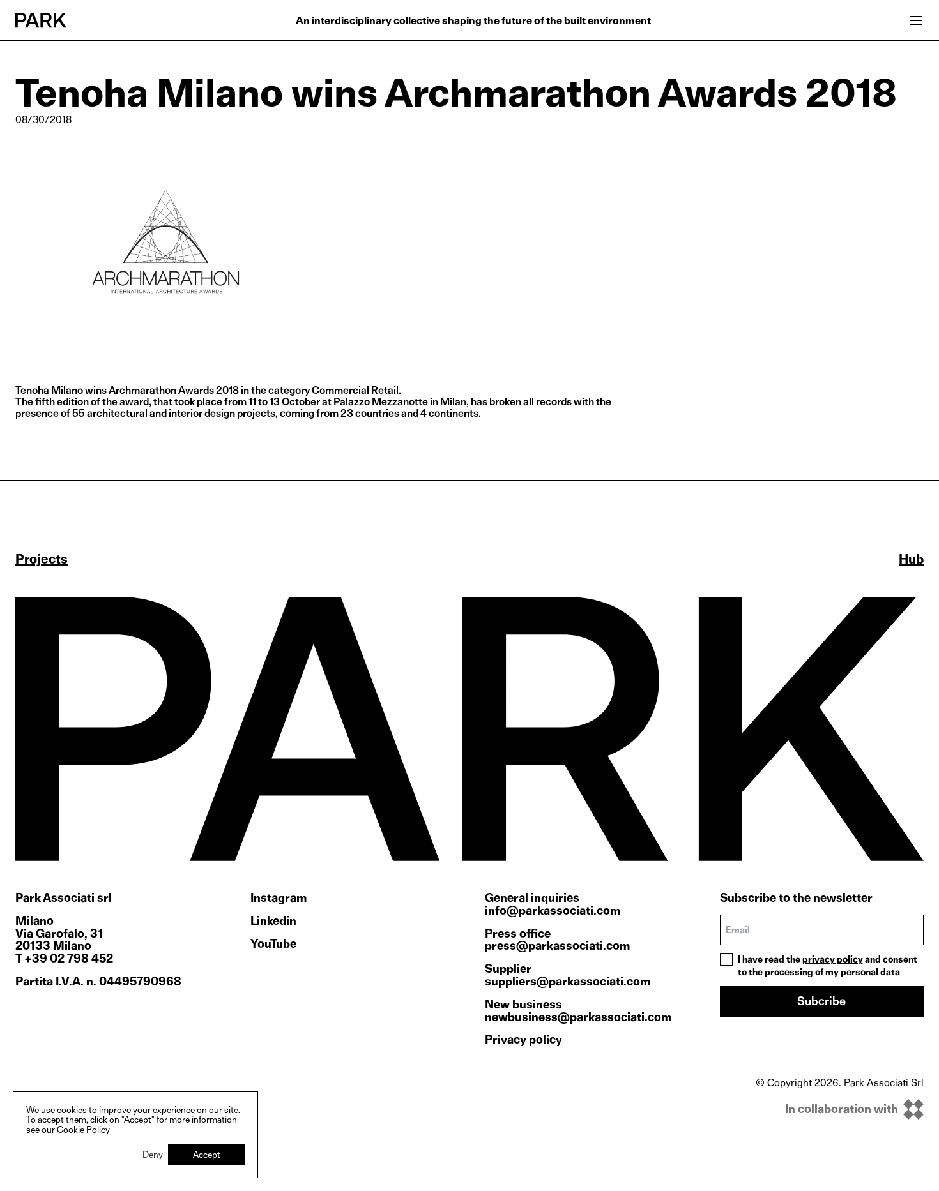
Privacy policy (523, 1039)
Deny (152, 1154)
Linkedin (273, 921)
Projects (41, 559)
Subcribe (821, 1001)
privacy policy (832, 959)
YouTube (273, 944)
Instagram (278, 898)
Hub (911, 559)
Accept (206, 1154)
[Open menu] (916, 20)
